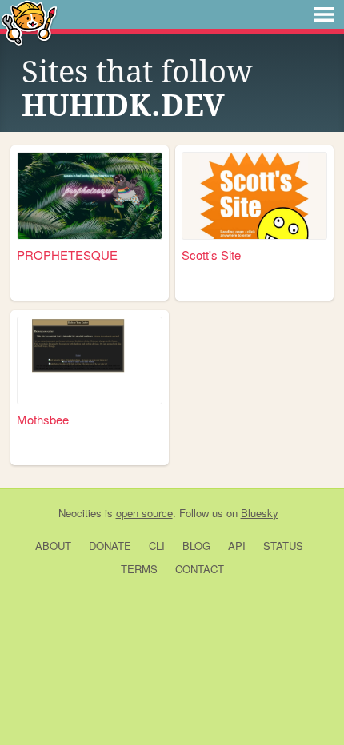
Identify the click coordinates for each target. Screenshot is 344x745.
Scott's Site (211, 254)
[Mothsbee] (89, 360)
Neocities (80, 512)
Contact (199, 568)
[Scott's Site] (254, 196)
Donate (110, 545)
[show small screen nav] (324, 14)
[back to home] (29, 22)
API (237, 545)
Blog (196, 545)
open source (144, 512)
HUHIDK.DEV (123, 105)
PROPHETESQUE (67, 254)
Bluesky (259, 512)
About (53, 545)
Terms (139, 568)
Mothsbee (43, 419)
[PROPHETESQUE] (89, 196)
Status (283, 545)
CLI (157, 545)
